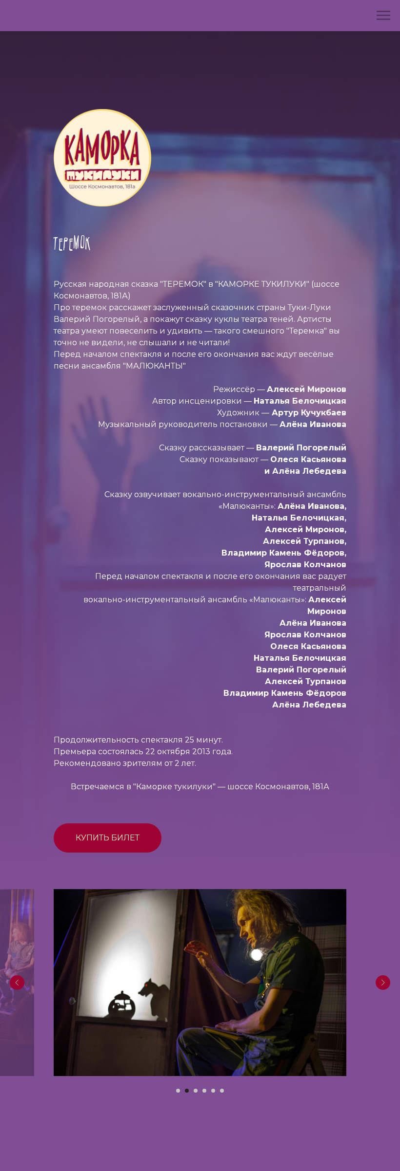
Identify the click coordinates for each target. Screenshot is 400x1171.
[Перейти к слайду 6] (222, 1091)
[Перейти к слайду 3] (196, 1091)
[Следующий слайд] (383, 982)
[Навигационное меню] (383, 15)
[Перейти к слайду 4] (204, 1091)
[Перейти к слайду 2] (187, 1091)
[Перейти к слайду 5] (213, 1091)
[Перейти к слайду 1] (178, 1091)
